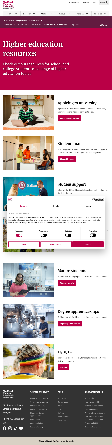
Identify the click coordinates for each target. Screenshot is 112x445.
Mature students (67, 282)
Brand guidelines (64, 416)
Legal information (91, 409)
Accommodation (36, 423)
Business (80, 13)
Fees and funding (36, 426)
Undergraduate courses (39, 398)
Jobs (59, 409)
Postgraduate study (37, 405)
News (60, 405)
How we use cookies (92, 402)
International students (38, 409)
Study (8, 13)
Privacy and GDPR (91, 423)
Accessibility (89, 398)
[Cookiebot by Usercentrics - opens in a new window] (94, 199)
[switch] (44, 235)
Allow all (88, 244)
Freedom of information (94, 405)
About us (98, 13)
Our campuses (63, 402)
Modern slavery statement (95, 413)
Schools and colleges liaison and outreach (22, 20)
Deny (24, 244)
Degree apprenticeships (70, 323)
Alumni (44, 13)
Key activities (9, 24)
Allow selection (56, 244)
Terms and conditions (93, 426)
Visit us (62, 13)
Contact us (62, 420)
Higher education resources (55, 24)
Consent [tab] (23, 206)
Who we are (62, 398)
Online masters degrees (39, 402)
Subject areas (23, 24)
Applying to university (69, 118)
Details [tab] (56, 206)
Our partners (75, 24)
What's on (36, 24)
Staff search (62, 413)
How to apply (35, 419)
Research (27, 13)
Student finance (67, 158)
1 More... (103, 24)
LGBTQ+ (63, 367)
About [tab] (88, 206)
